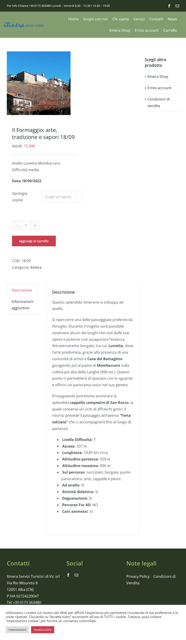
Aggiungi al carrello (34, 241)
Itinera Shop (157, 76)
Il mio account (159, 87)
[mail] (177, 6)
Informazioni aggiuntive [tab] (22, 305)
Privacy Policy (137, 576)
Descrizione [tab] (22, 290)
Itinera (36, 267)
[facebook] (169, 6)
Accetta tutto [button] (42, 630)
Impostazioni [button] (17, 630)
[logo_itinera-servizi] (24, 23)
